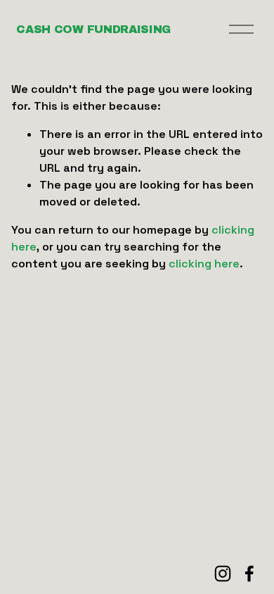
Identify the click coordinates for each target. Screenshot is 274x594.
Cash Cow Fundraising (93, 29)
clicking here (204, 263)
